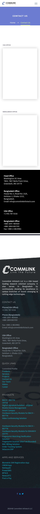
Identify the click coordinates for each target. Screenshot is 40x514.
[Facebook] (17, 494)
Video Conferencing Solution (14, 418)
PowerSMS (6, 470)
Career (5, 386)
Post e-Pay (6, 478)
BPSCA (5, 473)
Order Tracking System (12, 446)
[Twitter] (22, 494)
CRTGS (5, 402)
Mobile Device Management (14, 407)
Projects (5, 376)
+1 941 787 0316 (10, 213)
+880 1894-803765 (11, 226)
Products (6, 371)
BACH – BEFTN (8, 400)
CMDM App (7, 465)
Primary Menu (36, 3)
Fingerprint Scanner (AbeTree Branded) (19, 441)
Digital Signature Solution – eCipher (17, 405)
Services (5, 374)
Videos (5, 384)
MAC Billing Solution (11, 444)
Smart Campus (8, 410)
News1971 (6, 475)
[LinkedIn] (20, 494)
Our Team (6, 381)
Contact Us (7, 379)
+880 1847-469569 (11, 223)
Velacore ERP (8, 449)
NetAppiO (6, 467)
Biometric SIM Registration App (15, 462)
